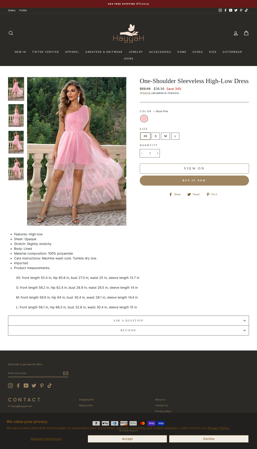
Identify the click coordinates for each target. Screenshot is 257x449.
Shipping (145, 92)
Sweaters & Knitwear (104, 51)
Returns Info (86, 405)
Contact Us (161, 405)
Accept (127, 439)
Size (144, 128)
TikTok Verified (45, 51)
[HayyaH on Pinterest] (41, 385)
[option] (128, 4)
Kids (213, 51)
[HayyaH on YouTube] (26, 385)
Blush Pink (144, 118)
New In (20, 51)
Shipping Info (86, 399)
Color (154, 111)
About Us (160, 399)
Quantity (149, 145)
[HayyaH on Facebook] (18, 385)
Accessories (160, 51)
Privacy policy (163, 411)
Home (182, 51)
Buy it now (194, 180)
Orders (11, 10)
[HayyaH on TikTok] (49, 385)
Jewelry (136, 51)
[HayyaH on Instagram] (10, 385)
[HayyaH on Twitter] (34, 385)
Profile (23, 10)
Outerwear (232, 51)
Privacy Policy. (219, 428)
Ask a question (128, 320)
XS (145, 136)
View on (194, 168)
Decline (208, 439)
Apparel (72, 51)
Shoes (198, 51)
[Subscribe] (65, 373)
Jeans (128, 58)
